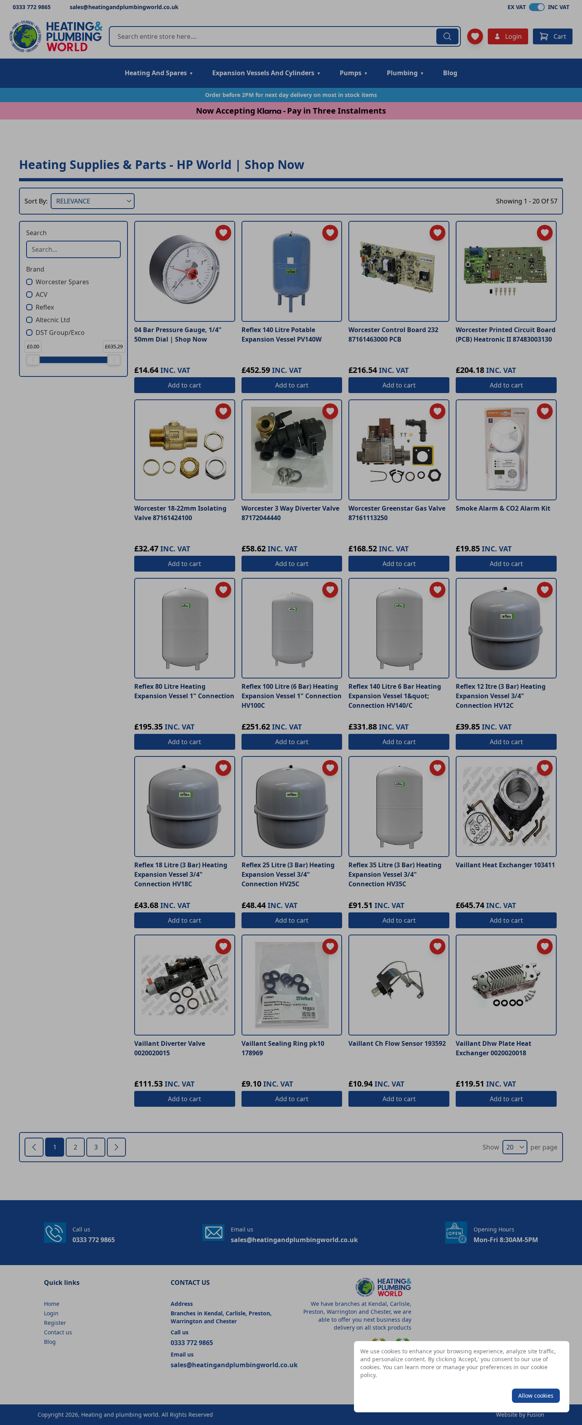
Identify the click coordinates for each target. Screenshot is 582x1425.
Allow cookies (535, 1395)
